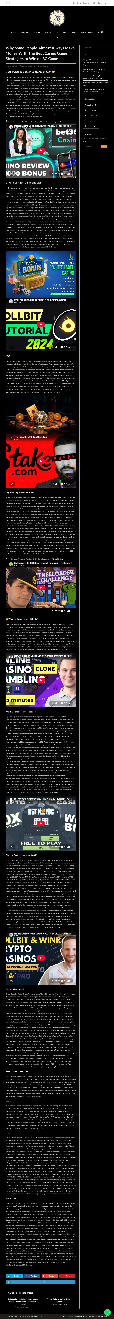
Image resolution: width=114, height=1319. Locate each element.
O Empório (70, 1316)
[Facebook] (7, 3)
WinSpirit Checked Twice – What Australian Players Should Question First (94, 62)
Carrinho (86, 3)
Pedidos (93, 3)
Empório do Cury (13, 66)
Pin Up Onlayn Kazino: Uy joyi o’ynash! (59, 1300)
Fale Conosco (104, 1316)
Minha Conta (76, 3)
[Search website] (57, 37)
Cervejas (83, 1316)
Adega (77, 1316)
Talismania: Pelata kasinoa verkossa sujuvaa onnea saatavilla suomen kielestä (23, 1301)
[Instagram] (9, 3)
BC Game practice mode (59, 97)
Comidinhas (90, 1316)
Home (63, 1316)
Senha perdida (103, 3)
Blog (97, 1316)
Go (104, 146)
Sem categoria (44, 66)
